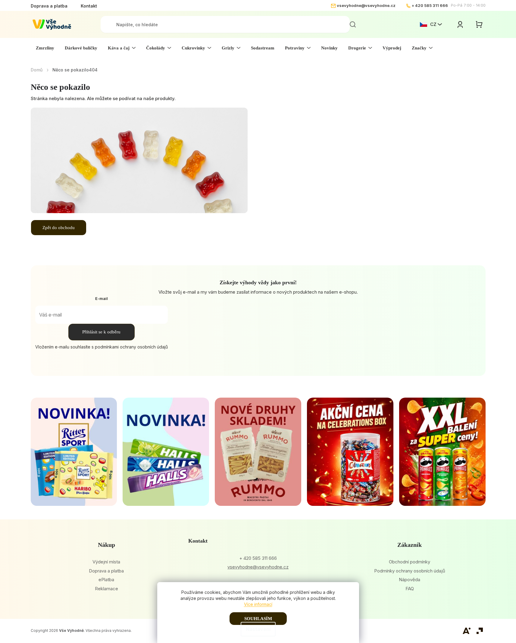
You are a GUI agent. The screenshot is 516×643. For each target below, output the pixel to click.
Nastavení (258, 629)
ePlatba (106, 579)
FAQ (409, 588)
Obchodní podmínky (409, 562)
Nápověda (409, 579)
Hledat (353, 24)
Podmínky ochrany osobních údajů (409, 571)
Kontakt (89, 5)
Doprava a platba (49, 5)
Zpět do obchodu (58, 227)
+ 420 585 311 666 (429, 5)
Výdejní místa (106, 562)
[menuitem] (45, 48)
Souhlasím (258, 618)
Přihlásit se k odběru (101, 331)
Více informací (258, 604)
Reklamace (106, 588)
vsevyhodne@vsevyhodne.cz (366, 5)
